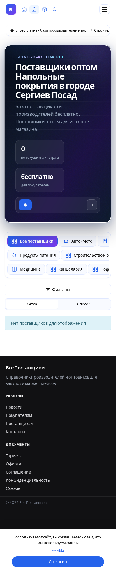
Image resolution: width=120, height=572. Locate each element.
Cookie (13, 488)
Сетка (32, 304)
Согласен (58, 561)
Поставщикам (19, 423)
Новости (14, 406)
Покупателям (19, 415)
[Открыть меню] (104, 9)
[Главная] (12, 30)
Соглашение (18, 471)
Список (83, 304)
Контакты (15, 431)
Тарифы (14, 455)
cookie (58, 551)
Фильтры (61, 289)
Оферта (13, 463)
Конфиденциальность (28, 480)
